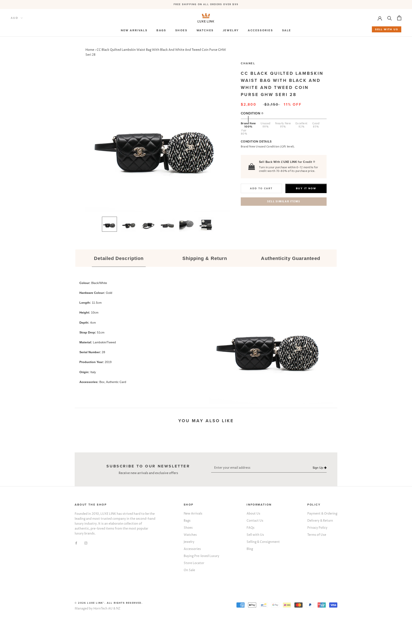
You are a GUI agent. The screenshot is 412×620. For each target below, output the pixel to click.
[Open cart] (399, 17)
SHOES (181, 30)
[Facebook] (76, 542)
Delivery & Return (320, 521)
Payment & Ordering (322, 514)
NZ (118, 608)
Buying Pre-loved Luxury (201, 556)
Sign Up (318, 468)
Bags (187, 521)
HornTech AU (103, 608)
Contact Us (255, 521)
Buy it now (306, 188)
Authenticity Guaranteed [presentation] (290, 258)
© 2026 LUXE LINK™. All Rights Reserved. (109, 603)
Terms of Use (316, 535)
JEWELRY (231, 30)
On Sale (189, 570)
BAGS (161, 30)
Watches (190, 535)
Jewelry (189, 542)
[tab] (119, 258)
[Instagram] (85, 542)
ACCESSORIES (260, 30)
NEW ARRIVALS (134, 30)
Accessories (192, 549)
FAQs (250, 528)
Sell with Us (255, 535)
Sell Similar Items (283, 201)
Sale (286, 30)
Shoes (188, 528)
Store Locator (194, 563)
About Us (253, 514)
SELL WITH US (386, 29)
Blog (250, 549)
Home (89, 50)
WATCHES (205, 30)
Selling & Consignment (263, 542)
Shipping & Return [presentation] (204, 258)
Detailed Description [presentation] (119, 258)
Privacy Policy (317, 528)
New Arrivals (193, 514)
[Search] (389, 18)
